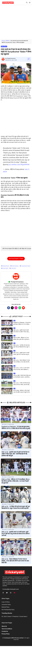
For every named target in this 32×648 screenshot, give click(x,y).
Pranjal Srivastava (11, 58)
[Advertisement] (16, 23)
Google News (11, 642)
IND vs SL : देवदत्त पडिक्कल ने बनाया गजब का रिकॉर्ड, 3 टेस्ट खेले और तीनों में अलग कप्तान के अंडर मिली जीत (21, 361)
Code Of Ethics (6, 602)
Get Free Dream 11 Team (16, 258)
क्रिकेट (7, 40)
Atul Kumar (5, 424)
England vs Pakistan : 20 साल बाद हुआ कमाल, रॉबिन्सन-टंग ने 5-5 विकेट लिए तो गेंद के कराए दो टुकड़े (22, 324)
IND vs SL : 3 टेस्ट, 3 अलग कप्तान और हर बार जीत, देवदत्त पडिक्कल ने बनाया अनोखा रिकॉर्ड (21, 369)
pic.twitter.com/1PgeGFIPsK (19, 164)
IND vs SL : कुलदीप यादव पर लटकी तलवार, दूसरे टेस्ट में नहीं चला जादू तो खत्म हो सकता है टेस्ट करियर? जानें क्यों (21, 354)
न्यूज (5, 46)
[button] (26, 2)
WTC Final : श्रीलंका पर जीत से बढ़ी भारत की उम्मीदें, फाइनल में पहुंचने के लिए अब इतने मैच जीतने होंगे (21, 392)
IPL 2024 (4, 616)
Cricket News (23, 616)
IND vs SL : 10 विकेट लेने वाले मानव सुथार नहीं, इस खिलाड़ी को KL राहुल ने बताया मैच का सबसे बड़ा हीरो (21, 346)
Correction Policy (6, 604)
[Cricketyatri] (8, 2)
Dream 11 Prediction (13, 616)
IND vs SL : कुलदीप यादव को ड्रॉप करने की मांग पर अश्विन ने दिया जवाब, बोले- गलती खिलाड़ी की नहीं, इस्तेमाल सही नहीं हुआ (15, 453)
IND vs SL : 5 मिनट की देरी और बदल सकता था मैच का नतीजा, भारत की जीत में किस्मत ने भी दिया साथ (21, 384)
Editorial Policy (5, 607)
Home (3, 40)
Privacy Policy (20, 642)
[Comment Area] (28, 59)
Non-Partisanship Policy (8, 609)
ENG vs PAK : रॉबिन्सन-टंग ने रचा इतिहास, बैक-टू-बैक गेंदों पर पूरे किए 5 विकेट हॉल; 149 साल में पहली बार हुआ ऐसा (16, 481)
